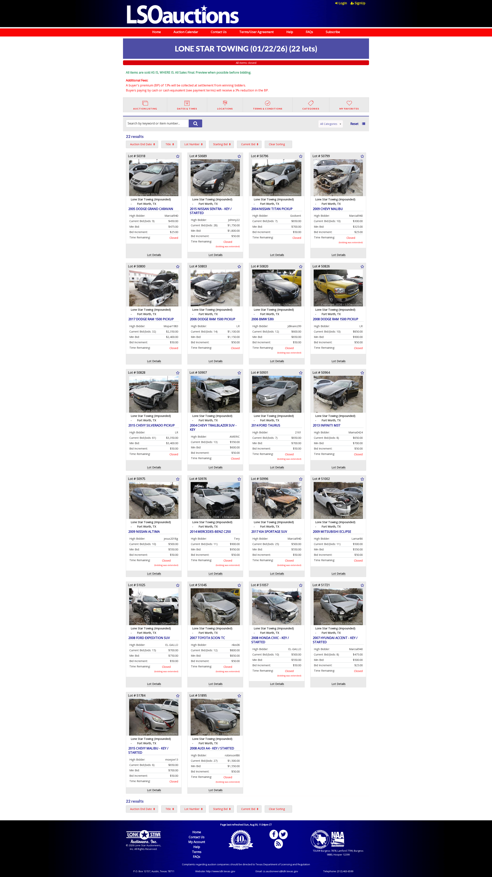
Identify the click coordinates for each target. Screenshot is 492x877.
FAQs (309, 32)
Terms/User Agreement (256, 32)
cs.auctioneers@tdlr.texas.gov (280, 871)
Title (168, 144)
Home (156, 32)
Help (289, 32)
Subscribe (333, 32)
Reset (354, 124)
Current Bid (248, 144)
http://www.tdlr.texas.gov (220, 871)
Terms (196, 852)
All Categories (328, 124)
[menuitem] (343, 3)
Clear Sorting (277, 144)
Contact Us (219, 32)
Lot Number (191, 144)
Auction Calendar (186, 32)
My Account (196, 842)
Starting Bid (220, 144)
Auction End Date (141, 144)
